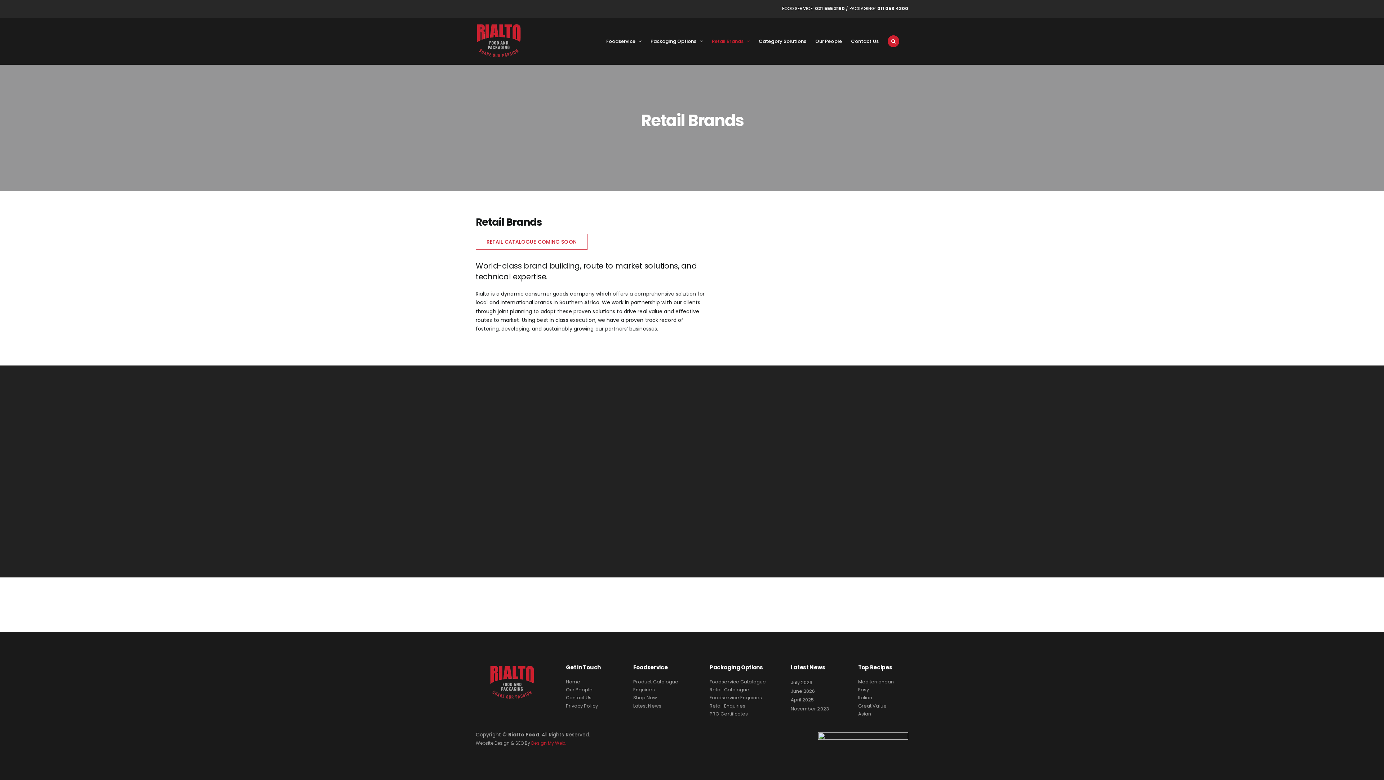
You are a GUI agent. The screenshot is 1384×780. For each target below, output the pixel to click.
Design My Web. (548, 743)
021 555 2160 (830, 8)
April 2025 (802, 699)
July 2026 (802, 682)
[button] (893, 41)
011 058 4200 (892, 8)
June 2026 (803, 691)
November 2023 (810, 708)
